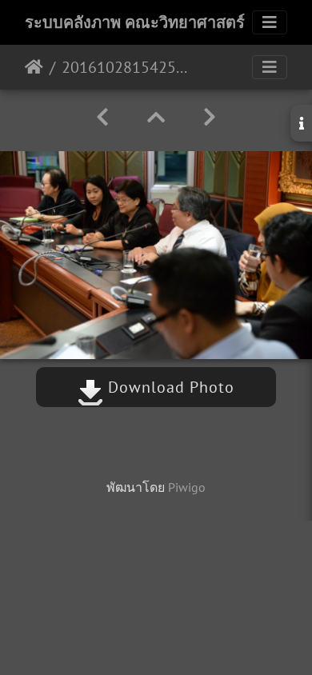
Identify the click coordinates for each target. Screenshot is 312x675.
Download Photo (168, 387)
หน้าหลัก (34, 67)
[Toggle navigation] (269, 22)
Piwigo (187, 487)
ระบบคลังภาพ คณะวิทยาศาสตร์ (135, 22)
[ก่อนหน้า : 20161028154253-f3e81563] (102, 117)
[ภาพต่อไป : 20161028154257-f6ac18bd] (209, 117)
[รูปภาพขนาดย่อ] (156, 117)
